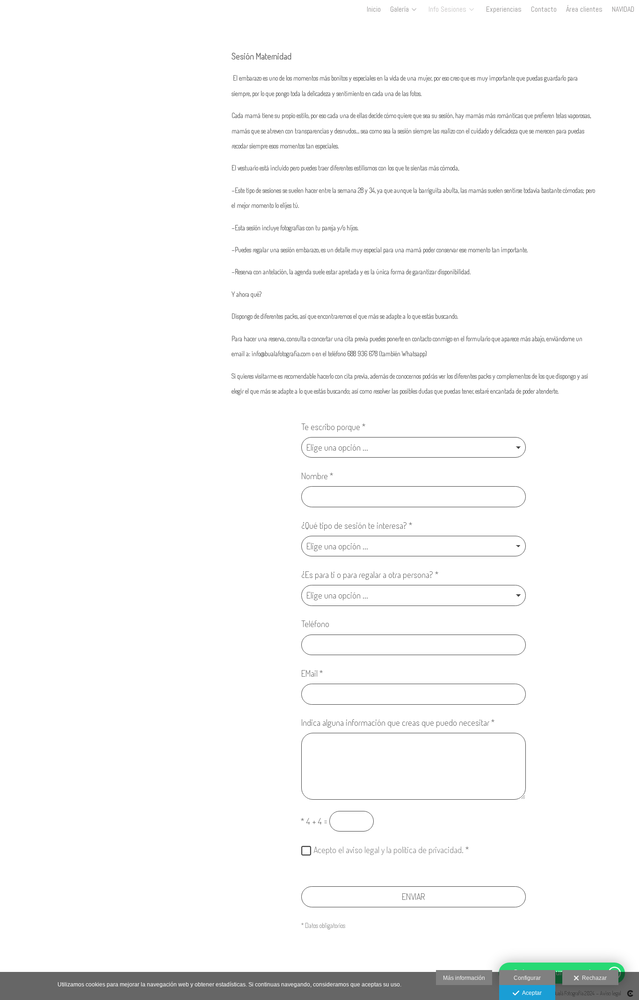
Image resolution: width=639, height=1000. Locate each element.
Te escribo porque (333, 426)
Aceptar (530, 993)
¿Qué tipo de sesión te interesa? (357, 525)
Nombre (317, 476)
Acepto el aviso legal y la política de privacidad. (388, 849)
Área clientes (584, 9)
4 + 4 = (314, 821)
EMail (312, 673)
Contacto (544, 9)
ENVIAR (413, 896)
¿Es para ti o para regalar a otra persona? (370, 574)
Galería (399, 9)
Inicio (374, 9)
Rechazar (593, 978)
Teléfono (315, 623)
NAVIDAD (623, 9)
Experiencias (504, 9)
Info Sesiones (447, 9)
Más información (464, 978)
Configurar (527, 978)
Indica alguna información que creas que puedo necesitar (398, 722)
